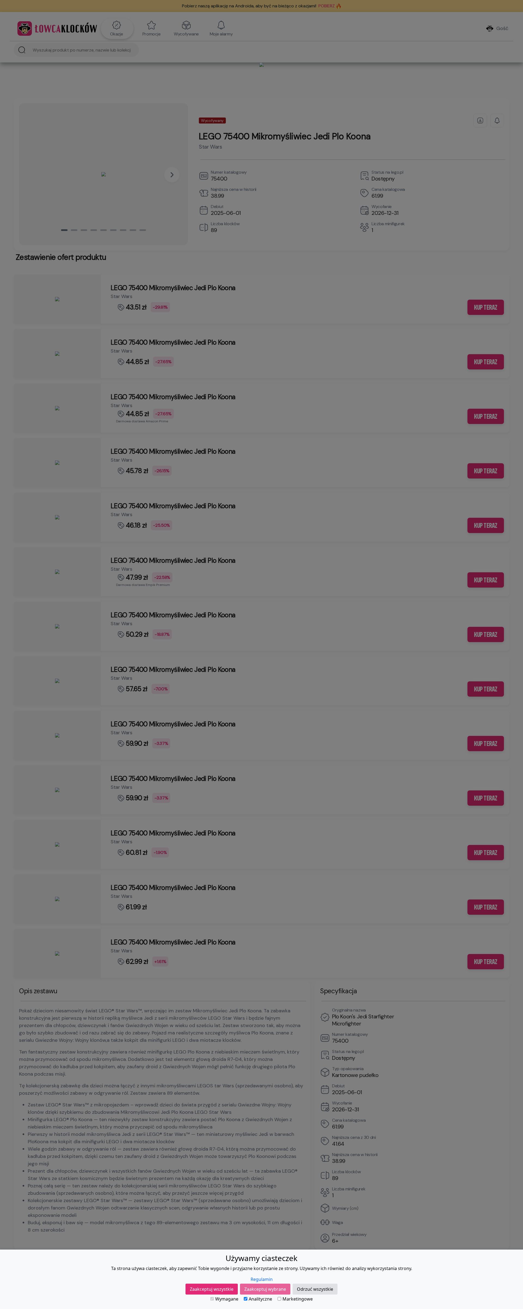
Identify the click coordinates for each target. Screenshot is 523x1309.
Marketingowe (297, 1299)
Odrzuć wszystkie (315, 1289)
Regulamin (262, 1279)
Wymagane (226, 1299)
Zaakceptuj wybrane (265, 1289)
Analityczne (260, 1299)
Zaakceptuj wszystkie (211, 1289)
